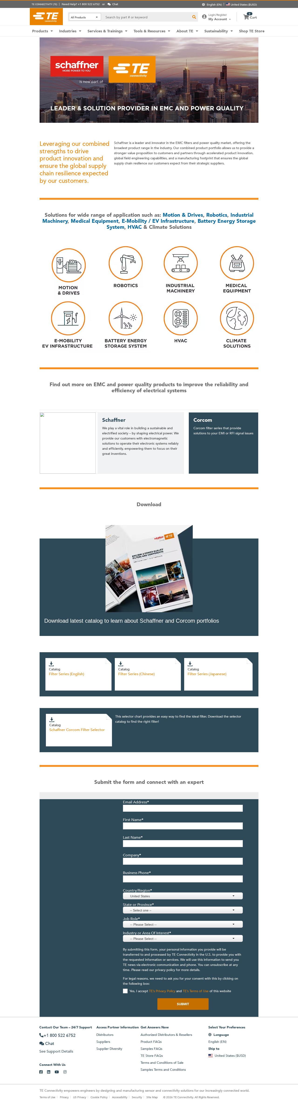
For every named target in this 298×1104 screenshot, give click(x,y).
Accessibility (119, 1097)
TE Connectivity (46, 16)
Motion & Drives (183, 215)
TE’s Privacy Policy (161, 991)
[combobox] (183, 895)
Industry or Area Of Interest (147, 933)
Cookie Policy (99, 1097)
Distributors (104, 1035)
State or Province (138, 905)
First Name (133, 820)
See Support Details (56, 1051)
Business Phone (137, 873)
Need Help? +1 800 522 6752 (81, 4)
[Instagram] (67, 1072)
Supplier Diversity (109, 1049)
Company (132, 855)
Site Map (152, 1097)
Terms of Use (47, 1097)
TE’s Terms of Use (195, 991)
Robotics (216, 215)
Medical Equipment (95, 221)
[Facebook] (43, 1072)
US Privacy (79, 1097)
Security (137, 1097)
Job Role (131, 919)
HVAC (135, 227)
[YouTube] (59, 1072)
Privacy (64, 1097)
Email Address (136, 802)
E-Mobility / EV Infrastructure (158, 221)
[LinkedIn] (51, 1072)
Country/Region (137, 890)
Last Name (133, 837)
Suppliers (103, 1042)
